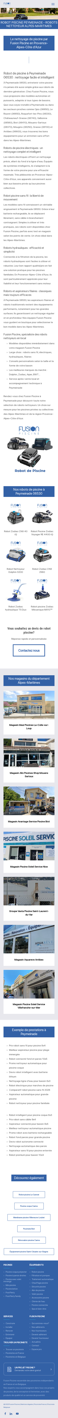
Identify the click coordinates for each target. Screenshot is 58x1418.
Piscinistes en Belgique (16, 1357)
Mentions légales (27, 1404)
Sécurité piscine (39, 1286)
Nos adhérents (38, 1327)
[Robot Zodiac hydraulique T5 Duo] (16, 590)
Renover (9, 1331)
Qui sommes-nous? (40, 1323)
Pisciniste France (40, 1404)
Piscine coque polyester (16, 1272)
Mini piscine (11, 1285)
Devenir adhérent (39, 1334)
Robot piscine (38, 1272)
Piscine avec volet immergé (12, 1280)
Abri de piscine (38, 1290)
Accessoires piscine (40, 1297)
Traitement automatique (43, 1279)
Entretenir (10, 1334)
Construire (10, 1323)
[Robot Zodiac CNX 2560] (42, 552)
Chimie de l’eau (38, 1301)
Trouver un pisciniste (15, 1349)
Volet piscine (37, 1294)
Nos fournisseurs (39, 1331)
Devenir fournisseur (40, 1338)
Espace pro (37, 1349)
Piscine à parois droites (16, 1275)
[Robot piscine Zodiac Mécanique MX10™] (42, 590)
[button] (53, 4)
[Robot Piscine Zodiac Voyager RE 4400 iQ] (42, 515)
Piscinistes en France (15, 1353)
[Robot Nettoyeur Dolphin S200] (16, 552)
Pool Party (10, 1292)
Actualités (36, 1342)
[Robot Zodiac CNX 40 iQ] (16, 515)
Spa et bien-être (39, 1309)
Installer (9, 1327)
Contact (35, 1345)
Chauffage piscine (40, 1283)
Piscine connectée (40, 1305)
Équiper (9, 1338)
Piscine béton (12, 1289)
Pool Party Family (13, 1296)
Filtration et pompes (41, 1275)
